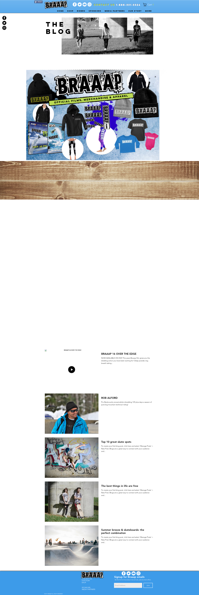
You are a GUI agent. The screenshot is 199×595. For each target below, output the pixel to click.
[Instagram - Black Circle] (4, 28)
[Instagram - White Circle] (90, 4)
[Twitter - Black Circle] (4, 23)
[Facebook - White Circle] (75, 4)
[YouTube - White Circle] (85, 4)
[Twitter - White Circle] (80, 4)
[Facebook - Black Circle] (4, 18)
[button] (149, 4)
